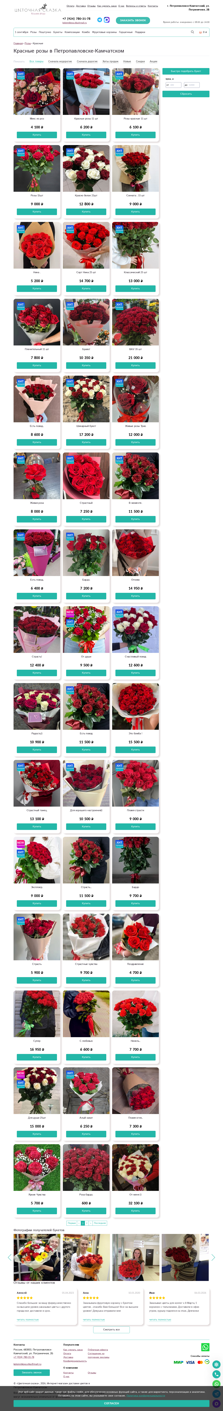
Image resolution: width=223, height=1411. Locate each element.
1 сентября (21, 32)
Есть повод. (37, 580)
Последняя (100, 1223)
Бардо (135, 887)
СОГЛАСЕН (111, 1403)
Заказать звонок (32, 1372)
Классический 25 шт (135, 272)
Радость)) (37, 733)
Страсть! (37, 657)
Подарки (140, 32)
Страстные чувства (86, 964)
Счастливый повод (135, 657)
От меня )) (135, 1195)
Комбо (86, 32)
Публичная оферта (98, 1349)
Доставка (81, 6)
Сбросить (186, 94)
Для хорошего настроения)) (86, 810)
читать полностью (28, 1320)
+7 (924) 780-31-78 (76, 18)
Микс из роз (37, 119)
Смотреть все (111, 1330)
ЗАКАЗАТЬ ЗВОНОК (133, 20)
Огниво (135, 580)
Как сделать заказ (107, 6)
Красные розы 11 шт (86, 119)
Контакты (153, 6)
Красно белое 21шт (86, 195)
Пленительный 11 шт (37, 349)
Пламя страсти (135, 810)
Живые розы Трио (135, 426)
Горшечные (126, 32)
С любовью (86, 1041)
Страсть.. (86, 887)
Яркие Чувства (36, 1195)
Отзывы (91, 6)
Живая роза (37, 503)
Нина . (36, 272)
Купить (37, 135)
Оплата (70, 6)
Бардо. (86, 580)
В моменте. (135, 503)
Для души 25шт (37, 1118)
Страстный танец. (37, 810)
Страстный (86, 503)
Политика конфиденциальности (146, 1396)
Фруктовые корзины (104, 32)
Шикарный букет (86, 426)
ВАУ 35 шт (135, 349)
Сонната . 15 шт (135, 195)
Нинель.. (135, 1041)
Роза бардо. (86, 1195)
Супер (36, 1041)
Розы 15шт (37, 195)
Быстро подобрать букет (186, 71)
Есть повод (86, 733)
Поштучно (45, 32)
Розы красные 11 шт (135, 119)
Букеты (57, 32)
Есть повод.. (37, 426)
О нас (121, 6)
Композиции (72, 32)
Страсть (36, 964)
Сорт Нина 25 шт (86, 272)
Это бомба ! (135, 733)
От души (86, 657)
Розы (33, 32)
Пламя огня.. (135, 1118)
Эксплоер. (37, 887)
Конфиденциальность (75, 1361)
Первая (72, 1223)
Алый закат (86, 1118)
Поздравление (135, 964)
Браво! (86, 349)
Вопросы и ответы (136, 6)
